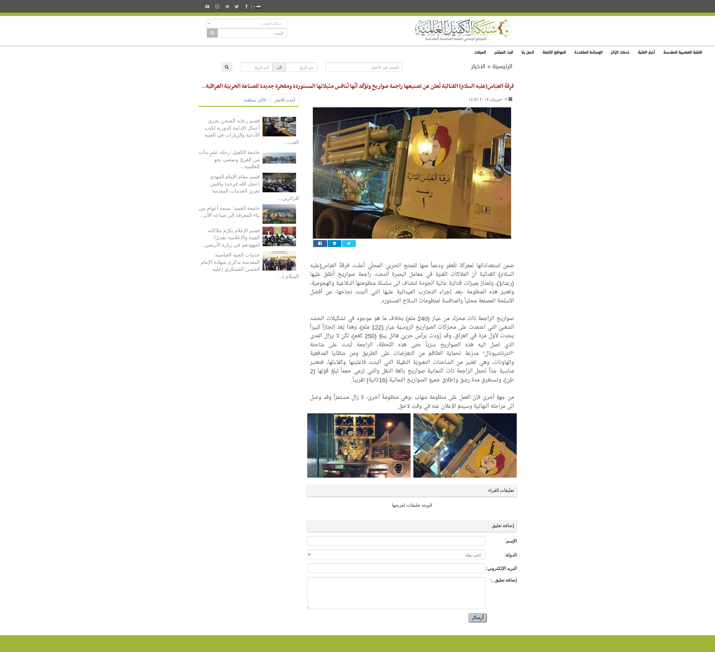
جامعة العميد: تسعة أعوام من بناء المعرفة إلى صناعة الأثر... (229, 211)
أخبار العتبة (646, 52)
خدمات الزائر (620, 52)
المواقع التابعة (554, 52)
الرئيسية (502, 66)
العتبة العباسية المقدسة (682, 52)
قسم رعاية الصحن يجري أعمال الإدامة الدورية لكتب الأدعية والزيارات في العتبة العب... (252, 131)
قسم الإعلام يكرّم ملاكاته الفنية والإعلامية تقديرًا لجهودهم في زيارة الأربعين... (230, 237)
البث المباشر (503, 52)
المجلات (480, 52)
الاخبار (478, 66)
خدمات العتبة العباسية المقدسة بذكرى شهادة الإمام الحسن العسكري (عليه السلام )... (250, 265)
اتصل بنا (527, 52)
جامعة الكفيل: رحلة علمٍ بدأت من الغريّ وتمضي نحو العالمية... (229, 159)
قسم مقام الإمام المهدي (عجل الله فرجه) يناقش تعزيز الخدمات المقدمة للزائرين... (254, 186)
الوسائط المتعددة (588, 52)
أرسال (477, 617)
